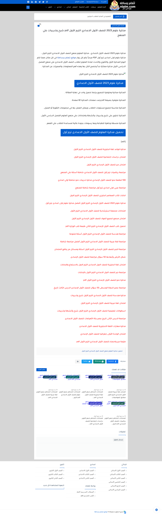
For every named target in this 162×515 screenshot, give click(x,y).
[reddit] (28, 1)
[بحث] (28, 7)
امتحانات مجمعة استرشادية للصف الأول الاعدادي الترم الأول (98, 211)
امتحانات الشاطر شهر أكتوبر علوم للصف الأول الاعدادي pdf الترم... (69, 395)
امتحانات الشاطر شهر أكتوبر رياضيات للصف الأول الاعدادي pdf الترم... (115, 421)
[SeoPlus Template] (125, 512)
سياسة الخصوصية (92, 2)
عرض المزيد (41, 369)
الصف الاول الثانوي (55, 470)
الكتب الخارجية (84, 7)
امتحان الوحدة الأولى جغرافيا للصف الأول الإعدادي (103, 334)
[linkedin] (32, 1)
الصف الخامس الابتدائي (117, 482)
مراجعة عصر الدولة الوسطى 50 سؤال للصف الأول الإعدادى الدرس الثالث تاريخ (90, 288)
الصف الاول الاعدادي (118, 26)
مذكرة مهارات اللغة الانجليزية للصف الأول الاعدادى (102, 326)
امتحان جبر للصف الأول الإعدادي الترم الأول (106, 165)
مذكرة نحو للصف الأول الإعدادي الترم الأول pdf (104, 280)
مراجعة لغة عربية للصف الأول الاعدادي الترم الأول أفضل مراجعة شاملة (93, 242)
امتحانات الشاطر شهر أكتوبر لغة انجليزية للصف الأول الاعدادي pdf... (92, 395)
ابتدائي (69, 7)
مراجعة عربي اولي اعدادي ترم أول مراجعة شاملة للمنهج (100, 188)
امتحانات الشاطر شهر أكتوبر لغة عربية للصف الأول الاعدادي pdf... (46, 395)
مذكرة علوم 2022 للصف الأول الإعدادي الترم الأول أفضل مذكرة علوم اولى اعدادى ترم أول (86, 203)
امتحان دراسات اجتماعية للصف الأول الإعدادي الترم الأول (100, 157)
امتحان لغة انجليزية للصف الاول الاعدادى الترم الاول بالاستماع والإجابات (93, 265)
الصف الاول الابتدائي (118, 470)
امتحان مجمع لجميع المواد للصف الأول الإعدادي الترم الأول (99, 219)
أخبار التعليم (102, 7)
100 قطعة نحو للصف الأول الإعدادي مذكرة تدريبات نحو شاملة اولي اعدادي (92, 180)
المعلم (75, 7)
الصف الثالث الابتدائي (117, 474)
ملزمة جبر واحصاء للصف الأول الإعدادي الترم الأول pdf (101, 342)
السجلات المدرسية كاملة (85, 492)
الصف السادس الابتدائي (117, 490)
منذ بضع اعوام (120, 389)
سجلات (93, 7)
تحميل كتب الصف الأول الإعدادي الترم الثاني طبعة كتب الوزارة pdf (96, 226)
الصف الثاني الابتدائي (117, 478)
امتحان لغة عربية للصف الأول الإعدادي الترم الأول (103, 303)
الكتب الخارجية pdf (87, 496)
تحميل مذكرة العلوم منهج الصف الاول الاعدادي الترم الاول (102, 351)
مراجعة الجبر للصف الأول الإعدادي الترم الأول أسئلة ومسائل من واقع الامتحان (90, 249)
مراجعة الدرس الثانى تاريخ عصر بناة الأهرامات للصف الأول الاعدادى (95, 319)
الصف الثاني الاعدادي (86, 478)
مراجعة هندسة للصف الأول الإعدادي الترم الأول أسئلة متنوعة (97, 234)
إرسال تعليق (118, 440)
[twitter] (43, 1)
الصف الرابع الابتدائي (118, 486)
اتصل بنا (103, 2)
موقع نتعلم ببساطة (66, 58)
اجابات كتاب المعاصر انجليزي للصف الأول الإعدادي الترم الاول (98, 196)
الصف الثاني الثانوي (55, 478)
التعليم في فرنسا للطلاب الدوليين (99, 16)
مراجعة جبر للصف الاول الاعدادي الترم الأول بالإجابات (102, 273)
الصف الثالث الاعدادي (86, 474)
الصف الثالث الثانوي (55, 474)
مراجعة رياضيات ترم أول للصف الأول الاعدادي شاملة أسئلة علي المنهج (93, 173)
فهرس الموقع (79, 2)
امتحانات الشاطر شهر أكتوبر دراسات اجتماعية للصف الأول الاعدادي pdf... (92, 421)
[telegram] (39, 1)
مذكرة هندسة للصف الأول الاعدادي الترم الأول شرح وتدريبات (98, 296)
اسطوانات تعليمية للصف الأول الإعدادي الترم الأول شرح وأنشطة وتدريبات (91, 311)
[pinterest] (35, 1)
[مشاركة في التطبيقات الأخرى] (77, 361)
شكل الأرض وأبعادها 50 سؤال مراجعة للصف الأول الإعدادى (98, 257)
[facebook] (47, 1)
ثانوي (50, 7)
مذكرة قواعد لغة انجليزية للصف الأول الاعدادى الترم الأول (100, 149)
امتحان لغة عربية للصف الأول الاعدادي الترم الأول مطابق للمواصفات (117, 395)
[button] (112, 361)
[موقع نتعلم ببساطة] (122, 5)
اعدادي (59, 7)
